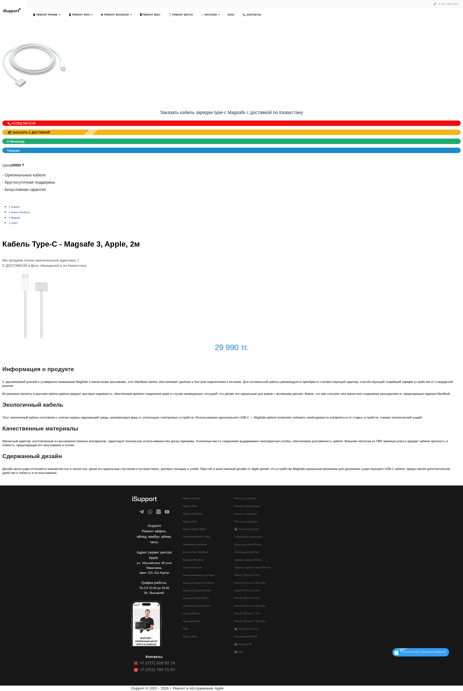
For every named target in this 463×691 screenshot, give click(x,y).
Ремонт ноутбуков (244, 498)
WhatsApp (17, 141)
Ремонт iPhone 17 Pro (247, 613)
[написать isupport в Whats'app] (150, 512)
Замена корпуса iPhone (248, 559)
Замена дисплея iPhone (197, 605)
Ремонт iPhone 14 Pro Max (250, 582)
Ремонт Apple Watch (194, 529)
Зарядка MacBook (193, 559)
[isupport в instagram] (158, 512)
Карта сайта (190, 636)
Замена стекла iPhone (196, 598)
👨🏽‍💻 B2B (238, 651)
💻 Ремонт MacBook (114, 14)
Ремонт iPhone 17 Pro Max (250, 621)
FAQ (185, 628)
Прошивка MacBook (246, 636)
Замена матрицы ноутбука (198, 575)
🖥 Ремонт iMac (150, 14)
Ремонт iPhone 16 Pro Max (250, 605)
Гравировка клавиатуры (248, 536)
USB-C (14, 223)
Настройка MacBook (195, 544)
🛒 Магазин (209, 14)
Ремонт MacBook (20, 212)
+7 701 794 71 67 (447, 4)
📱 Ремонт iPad (79, 14)
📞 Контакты (252, 14)
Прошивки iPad (191, 621)
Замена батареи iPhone (197, 590)
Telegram (13, 150)
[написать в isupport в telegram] (141, 512)
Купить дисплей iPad (246, 552)
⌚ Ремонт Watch (180, 14)
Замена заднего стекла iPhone (252, 567)
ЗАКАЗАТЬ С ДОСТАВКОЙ (30, 132)
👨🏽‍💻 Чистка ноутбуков (246, 529)
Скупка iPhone (191, 613)
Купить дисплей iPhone (248, 544)
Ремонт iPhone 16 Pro (247, 598)
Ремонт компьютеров (246, 506)
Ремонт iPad (190, 506)
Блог (231, 14)
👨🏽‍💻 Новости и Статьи (246, 628)
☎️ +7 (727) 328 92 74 (154, 663)
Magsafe (15, 217)
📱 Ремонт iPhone (45, 14)
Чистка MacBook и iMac (196, 536)
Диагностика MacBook (196, 552)
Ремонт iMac (190, 521)
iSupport (15, 207)
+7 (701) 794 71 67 (23, 123)
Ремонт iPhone (191, 498)
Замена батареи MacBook (198, 582)
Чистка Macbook (192, 567)
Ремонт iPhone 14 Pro (247, 575)
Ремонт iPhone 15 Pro (247, 590)
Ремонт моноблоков (246, 521)
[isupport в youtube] (167, 512)
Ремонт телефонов (245, 513)
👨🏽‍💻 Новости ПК (243, 644)
